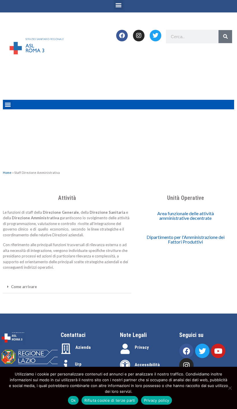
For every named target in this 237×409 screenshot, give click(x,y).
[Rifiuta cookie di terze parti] (230, 388)
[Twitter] (155, 35)
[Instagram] (139, 35)
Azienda (83, 347)
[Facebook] (122, 35)
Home (7, 172)
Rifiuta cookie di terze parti (109, 400)
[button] (118, 5)
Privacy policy (156, 400)
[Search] (225, 36)
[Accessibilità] (125, 365)
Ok (73, 400)
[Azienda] (66, 349)
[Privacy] (125, 349)
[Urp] (66, 365)
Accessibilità (147, 364)
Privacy (142, 347)
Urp (78, 364)
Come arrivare (24, 287)
